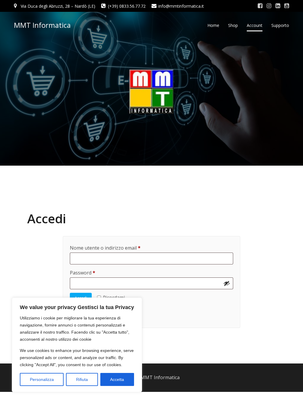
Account (254, 25)
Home (213, 25)
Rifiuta (82, 379)
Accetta (117, 379)
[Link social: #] (260, 5)
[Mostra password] (226, 283)
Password (92, 272)
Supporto (280, 25)
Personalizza (42, 379)
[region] (77, 345)
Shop (233, 25)
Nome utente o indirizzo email (115, 247)
